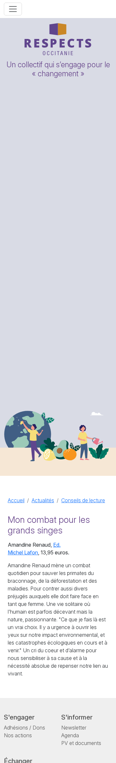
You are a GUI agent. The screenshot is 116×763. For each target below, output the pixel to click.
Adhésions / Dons (24, 727)
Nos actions (18, 735)
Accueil (16, 500)
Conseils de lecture (83, 500)
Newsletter (73, 727)
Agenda (70, 735)
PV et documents (81, 743)
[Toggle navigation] (13, 9)
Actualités (43, 500)
